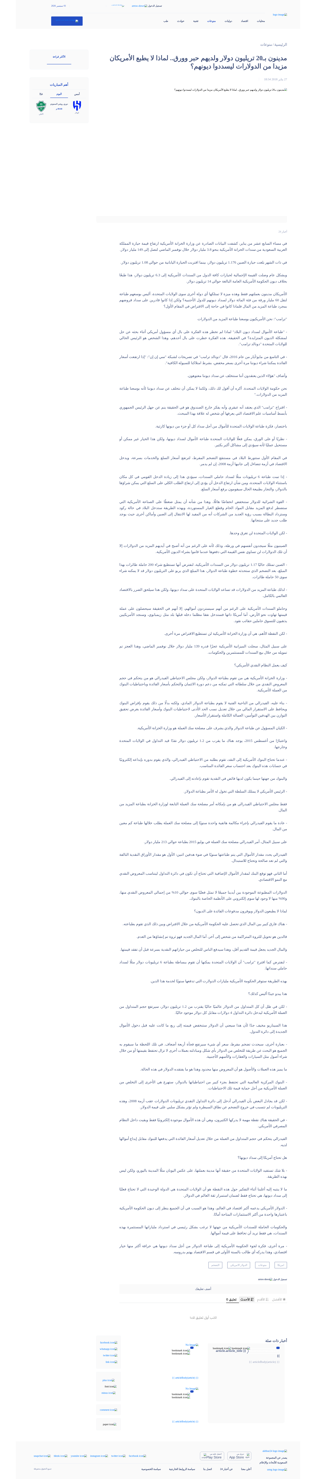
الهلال (77, 113)
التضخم (215, 1265)
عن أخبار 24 (226, 1469)
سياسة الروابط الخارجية (182, 1469)
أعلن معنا (246, 1469)
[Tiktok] (60, 1455)
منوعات (211, 21)
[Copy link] (111, 1361)
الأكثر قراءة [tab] (59, 56)
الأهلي (41, 114)
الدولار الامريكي (238, 1265)
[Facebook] (108, 1342)
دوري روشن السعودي (59, 104)
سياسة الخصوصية (151, 1469)
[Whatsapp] (108, 1348)
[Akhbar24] (273, 1451)
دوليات (228, 21)
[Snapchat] (42, 1455)
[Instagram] (99, 1455)
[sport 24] (67, 21)
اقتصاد (244, 21)
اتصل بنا (207, 1469)
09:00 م (59, 109)
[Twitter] (110, 1355)
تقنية (195, 21)
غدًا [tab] (41, 94)
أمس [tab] (77, 94)
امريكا (280, 1265)
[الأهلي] (41, 106)
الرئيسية (280, 44)
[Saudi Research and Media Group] (273, 1469)
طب (165, 21)
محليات (261, 21)
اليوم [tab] (59, 93)
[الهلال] (77, 105)
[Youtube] (79, 1455)
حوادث (180, 21)
